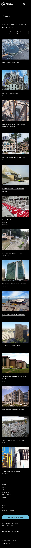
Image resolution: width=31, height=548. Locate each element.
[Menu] (28, 4)
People (4, 487)
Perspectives (5, 492)
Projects (4, 484)
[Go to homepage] (7, 4)
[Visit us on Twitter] (12, 531)
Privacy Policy (6, 543)
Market (13, 24)
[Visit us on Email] (18, 531)
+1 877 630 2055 (9, 526)
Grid (5, 27)
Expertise (4, 503)
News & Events (6, 494)
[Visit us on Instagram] (15, 531)
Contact (4, 497)
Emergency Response (8, 510)
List (12, 27)
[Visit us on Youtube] (3, 531)
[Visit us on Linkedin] (9, 531)
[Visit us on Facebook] (6, 531)
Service (21, 24)
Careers (4, 508)
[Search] (24, 4)
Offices (4, 505)
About (3, 489)
